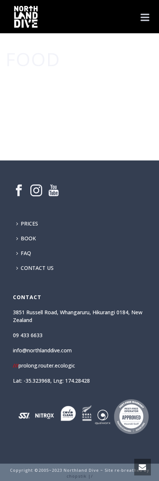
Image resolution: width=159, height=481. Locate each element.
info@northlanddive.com (42, 350)
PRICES (29, 223)
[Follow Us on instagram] (36, 190)
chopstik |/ (80, 476)
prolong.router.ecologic (44, 365)
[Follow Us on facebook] (19, 190)
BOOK (28, 238)
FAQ (26, 253)
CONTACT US (37, 267)
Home (70, 81)
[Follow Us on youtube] (54, 190)
